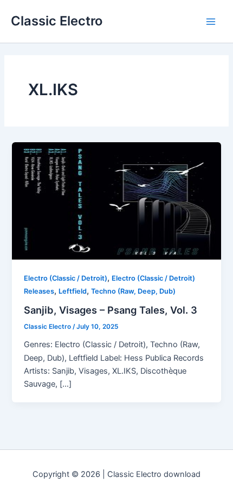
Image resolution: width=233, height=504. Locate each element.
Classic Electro (56, 21)
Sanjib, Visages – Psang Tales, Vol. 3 (110, 310)
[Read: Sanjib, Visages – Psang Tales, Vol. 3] (116, 200)
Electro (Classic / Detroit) (65, 278)
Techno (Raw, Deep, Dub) (133, 291)
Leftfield (73, 291)
